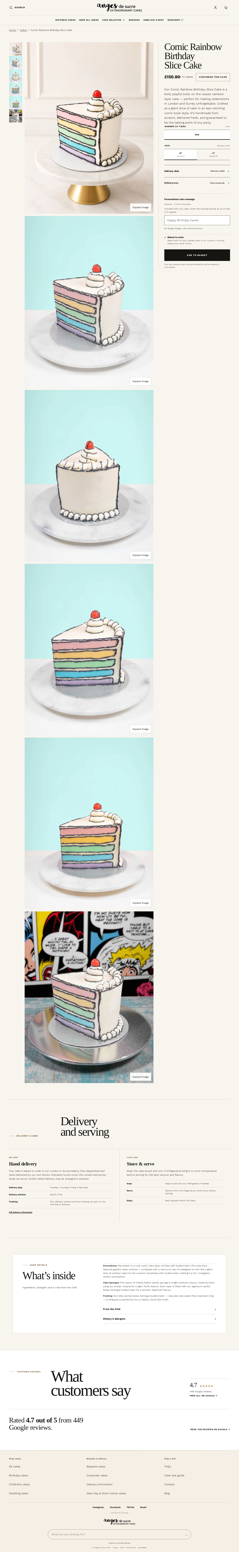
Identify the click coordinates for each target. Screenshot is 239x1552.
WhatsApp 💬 (175, 20)
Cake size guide (174, 1475)
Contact (169, 1484)
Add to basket (197, 255)
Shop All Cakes (89, 20)
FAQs (167, 1466)
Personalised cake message (179, 199)
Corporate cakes (97, 1475)
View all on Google (204, 1396)
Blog (167, 1493)
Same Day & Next (153, 20)
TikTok (130, 1507)
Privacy (115, 1547)
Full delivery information (20, 1212)
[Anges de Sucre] (119, 7)
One (197, 134)
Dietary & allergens (114, 1318)
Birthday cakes (18, 1475)
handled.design (124, 1543)
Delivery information (100, 1484)
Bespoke (134, 20)
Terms (122, 1547)
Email (143, 1507)
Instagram (98, 1507)
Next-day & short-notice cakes (106, 1493)
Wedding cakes (18, 1493)
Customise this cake (213, 77)
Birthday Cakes (65, 20)
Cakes (23, 30)
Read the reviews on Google (210, 1429)
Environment (131, 1547)
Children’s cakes (19, 1484)
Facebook (115, 1507)
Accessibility (142, 1547)
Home (12, 30)
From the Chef (111, 1309)
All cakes (14, 1466)
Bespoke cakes (96, 1466)
